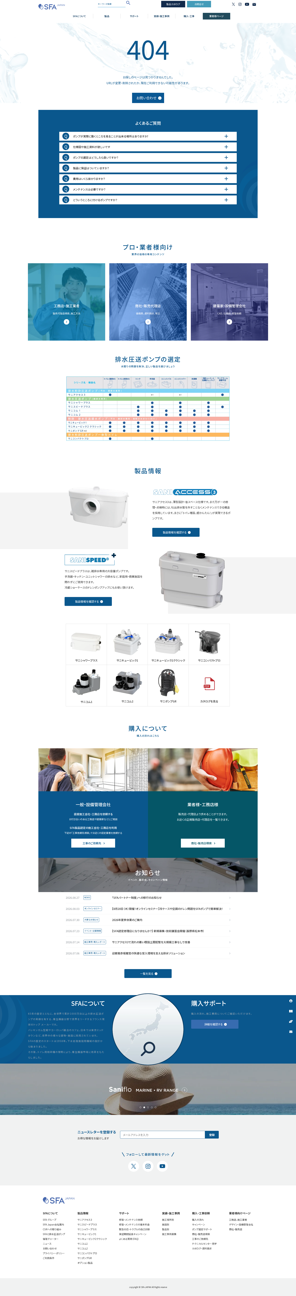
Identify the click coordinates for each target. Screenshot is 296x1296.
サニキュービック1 (86, 1234)
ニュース (47, 1243)
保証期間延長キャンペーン (132, 1234)
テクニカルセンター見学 (204, 1243)
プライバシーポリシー (54, 1253)
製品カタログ (173, 4)
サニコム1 (82, 1243)
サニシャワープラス (87, 1229)
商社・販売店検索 (201, 1234)
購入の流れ (198, 1219)
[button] (140, 1107)
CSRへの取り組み (52, 1229)
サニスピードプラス (87, 1224)
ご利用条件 (48, 1258)
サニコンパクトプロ (87, 1253)
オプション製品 (85, 1263)
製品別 (165, 1229)
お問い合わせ (50, 1248)
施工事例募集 (169, 1234)
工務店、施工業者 (238, 1219)
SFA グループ (49, 1219)
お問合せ (199, 4)
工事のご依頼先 (200, 1239)
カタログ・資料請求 (202, 1248)
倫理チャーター (51, 1239)
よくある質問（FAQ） (129, 1239)
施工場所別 (168, 1219)
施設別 (165, 1224)
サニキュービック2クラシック (92, 1239)
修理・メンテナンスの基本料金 (134, 1224)
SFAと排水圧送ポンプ (54, 1234)
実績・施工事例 (161, 16)
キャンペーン (198, 1224)
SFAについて (79, 16)
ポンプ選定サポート (202, 1229)
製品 (106, 16)
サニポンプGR (84, 1258)
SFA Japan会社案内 (53, 1224)
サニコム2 (82, 1248)
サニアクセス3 (84, 1219)
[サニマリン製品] (148, 1089)
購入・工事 (189, 16)
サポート (134, 16)
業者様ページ (216, 16)
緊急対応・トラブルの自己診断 (134, 1229)
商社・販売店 (235, 1229)
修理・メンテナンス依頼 (131, 1219)
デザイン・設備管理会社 (241, 1224)
